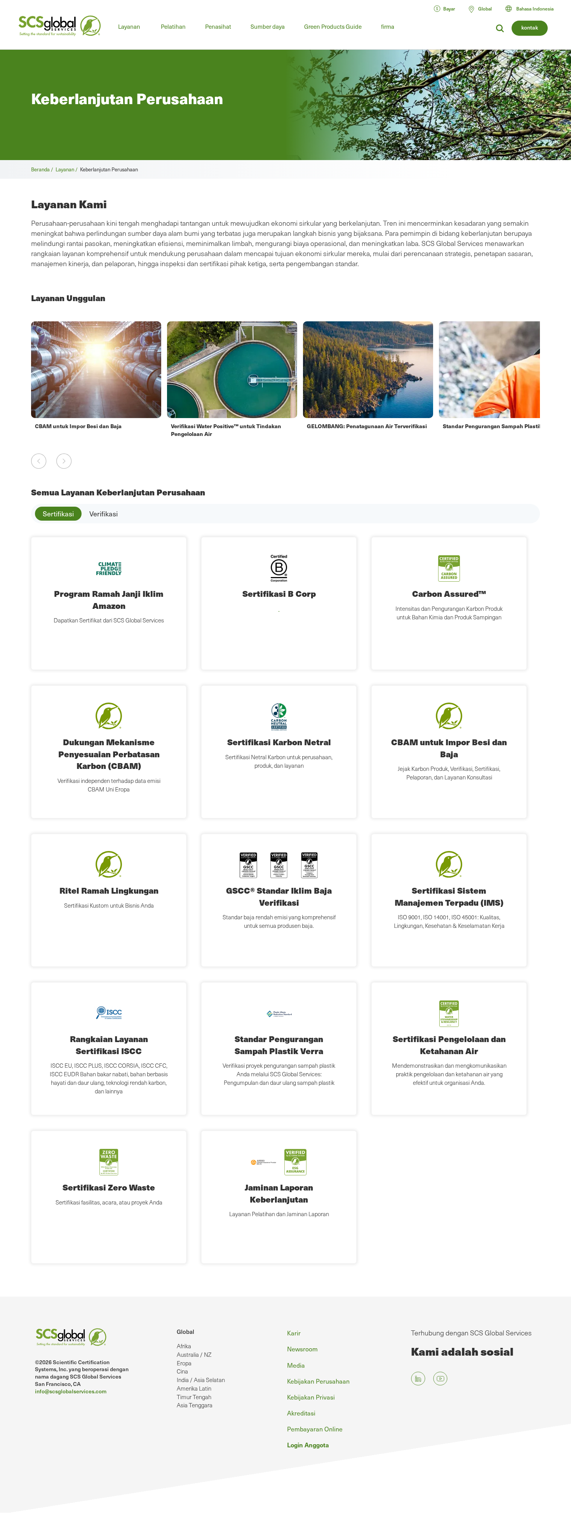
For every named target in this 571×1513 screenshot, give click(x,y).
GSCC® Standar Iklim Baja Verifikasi (279, 896)
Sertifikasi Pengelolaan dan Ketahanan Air (449, 1044)
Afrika (184, 1346)
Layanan (129, 26)
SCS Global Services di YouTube (440, 1378)
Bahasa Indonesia (535, 8)
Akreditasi (301, 1412)
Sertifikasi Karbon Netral (279, 742)
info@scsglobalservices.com (70, 1391)
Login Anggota (308, 1444)
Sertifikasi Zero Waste (109, 1187)
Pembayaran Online (315, 1428)
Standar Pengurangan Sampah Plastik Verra (364, 426)
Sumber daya (268, 26)
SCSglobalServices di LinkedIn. (418, 1378)
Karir (294, 1332)
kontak (529, 27)
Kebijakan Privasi (311, 1396)
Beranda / (43, 169)
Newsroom (302, 1348)
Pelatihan (173, 26)
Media (296, 1365)
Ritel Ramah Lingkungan (108, 890)
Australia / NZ (194, 1354)
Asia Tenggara (194, 1405)
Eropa (184, 1363)
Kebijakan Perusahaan (318, 1381)
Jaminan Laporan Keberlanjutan (279, 1193)
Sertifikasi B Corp (279, 593)
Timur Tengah (194, 1397)
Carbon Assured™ (449, 593)
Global (185, 1331)
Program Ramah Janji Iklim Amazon (109, 599)
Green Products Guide (333, 26)
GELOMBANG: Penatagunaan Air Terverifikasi (231, 426)
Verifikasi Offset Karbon (474, 426)
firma (387, 26)
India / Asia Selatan (201, 1380)
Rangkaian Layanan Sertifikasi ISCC (109, 1044)
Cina (182, 1371)
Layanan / (68, 169)
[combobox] (533, 8)
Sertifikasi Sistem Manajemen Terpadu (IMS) (449, 896)
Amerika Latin (194, 1388)
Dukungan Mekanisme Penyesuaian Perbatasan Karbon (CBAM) (109, 754)
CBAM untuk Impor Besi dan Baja (449, 748)
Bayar (449, 8)
